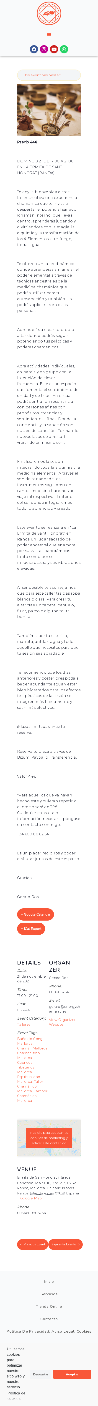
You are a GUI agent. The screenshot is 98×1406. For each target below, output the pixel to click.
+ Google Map (29, 1198)
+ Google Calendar (35, 914)
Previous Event (34, 1244)
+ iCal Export (31, 928)
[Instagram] (44, 49)
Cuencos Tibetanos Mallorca (25, 1067)
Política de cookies (16, 1396)
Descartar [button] (41, 1374)
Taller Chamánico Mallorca (30, 1086)
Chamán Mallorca (32, 1048)
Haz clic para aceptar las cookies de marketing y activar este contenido (49, 1137)
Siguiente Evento (64, 1244)
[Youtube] (54, 49)
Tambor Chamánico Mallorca (32, 1096)
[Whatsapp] (64, 49)
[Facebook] (34, 49)
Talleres (23, 1024)
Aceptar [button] (72, 1374)
